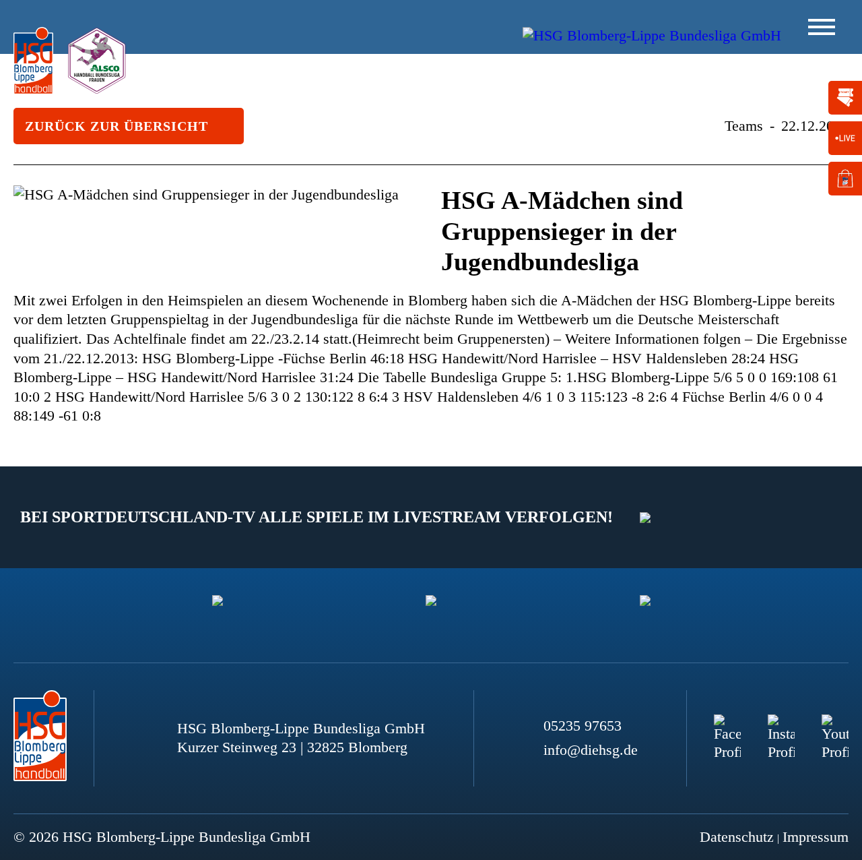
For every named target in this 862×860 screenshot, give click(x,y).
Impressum (816, 836)
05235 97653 (582, 725)
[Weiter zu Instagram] (781, 727)
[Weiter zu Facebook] (727, 727)
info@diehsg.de (590, 749)
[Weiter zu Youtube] (835, 727)
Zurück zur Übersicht (116, 126)
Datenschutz (737, 836)
